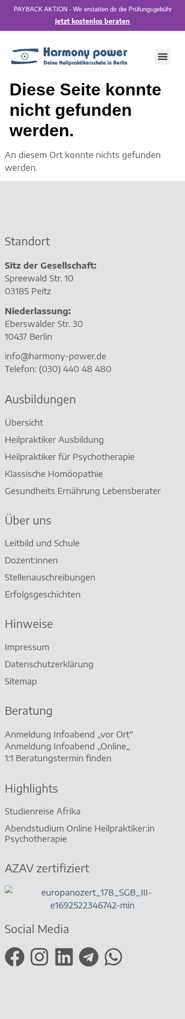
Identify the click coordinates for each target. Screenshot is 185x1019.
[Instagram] (39, 957)
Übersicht (24, 422)
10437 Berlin (28, 336)
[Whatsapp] (113, 957)
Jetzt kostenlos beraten (92, 21)
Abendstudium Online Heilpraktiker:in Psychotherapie (80, 833)
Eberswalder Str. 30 (44, 323)
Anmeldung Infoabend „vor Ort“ (69, 734)
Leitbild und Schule (42, 542)
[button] (163, 57)
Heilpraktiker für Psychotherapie (70, 456)
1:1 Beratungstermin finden (59, 757)
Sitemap (22, 680)
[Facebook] (15, 957)
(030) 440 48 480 (75, 368)
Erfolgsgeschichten (44, 594)
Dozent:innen (31, 559)
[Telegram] (89, 957)
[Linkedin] (64, 957)
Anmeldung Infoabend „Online (65, 745)
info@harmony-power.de (55, 355)
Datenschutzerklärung (49, 663)
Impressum (27, 646)
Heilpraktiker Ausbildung (54, 439)
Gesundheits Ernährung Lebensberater (84, 490)
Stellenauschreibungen (50, 576)
